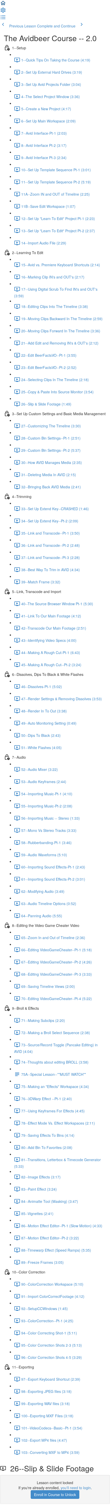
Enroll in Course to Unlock (55, 1494)
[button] (3, 4)
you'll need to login (76, 1487)
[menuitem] (3, 11)
